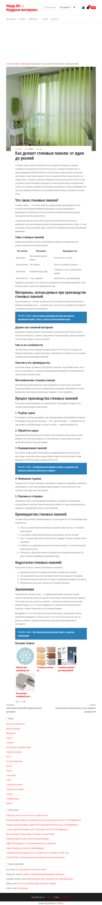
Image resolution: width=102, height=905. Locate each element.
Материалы (11, 19)
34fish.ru (60, 903)
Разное (9, 765)
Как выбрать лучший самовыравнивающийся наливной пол (43, 874)
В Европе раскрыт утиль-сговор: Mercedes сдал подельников (50, 878)
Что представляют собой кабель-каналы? (31, 869)
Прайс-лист (33, 19)
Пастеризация (23, 888)
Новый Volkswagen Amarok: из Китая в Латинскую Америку (27, 838)
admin (31, 149)
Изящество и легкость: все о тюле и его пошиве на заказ (27, 815)
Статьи (45, 19)
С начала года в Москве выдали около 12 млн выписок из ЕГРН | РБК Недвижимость (37, 829)
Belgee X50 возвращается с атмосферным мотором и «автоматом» (31, 843)
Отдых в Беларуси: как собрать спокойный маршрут (25, 848)
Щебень (9, 803)
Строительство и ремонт (15, 789)
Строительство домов (14, 784)
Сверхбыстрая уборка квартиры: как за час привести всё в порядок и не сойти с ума (37, 852)
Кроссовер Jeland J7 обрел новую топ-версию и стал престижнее (30, 833)
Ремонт (9, 770)
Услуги (22, 19)
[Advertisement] (51, 41)
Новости (55, 19)
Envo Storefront (65, 897)
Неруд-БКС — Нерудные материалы (21, 7)
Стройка (23, 701)
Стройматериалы (12, 798)
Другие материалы (13, 728)
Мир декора (10, 733)
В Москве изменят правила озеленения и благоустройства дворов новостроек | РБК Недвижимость (43, 819)
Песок (8, 756)
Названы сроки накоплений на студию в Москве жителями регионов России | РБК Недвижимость (42, 824)
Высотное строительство (15, 723)
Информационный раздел (30, 63)
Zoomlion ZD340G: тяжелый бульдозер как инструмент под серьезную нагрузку (35, 857)
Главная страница (12, 63)
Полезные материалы (14, 761)
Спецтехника (11, 775)
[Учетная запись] (83, 7)
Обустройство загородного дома (18, 747)
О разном (9, 742)
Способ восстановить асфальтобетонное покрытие (37, 883)
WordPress (49, 897)
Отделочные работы (14, 751)
